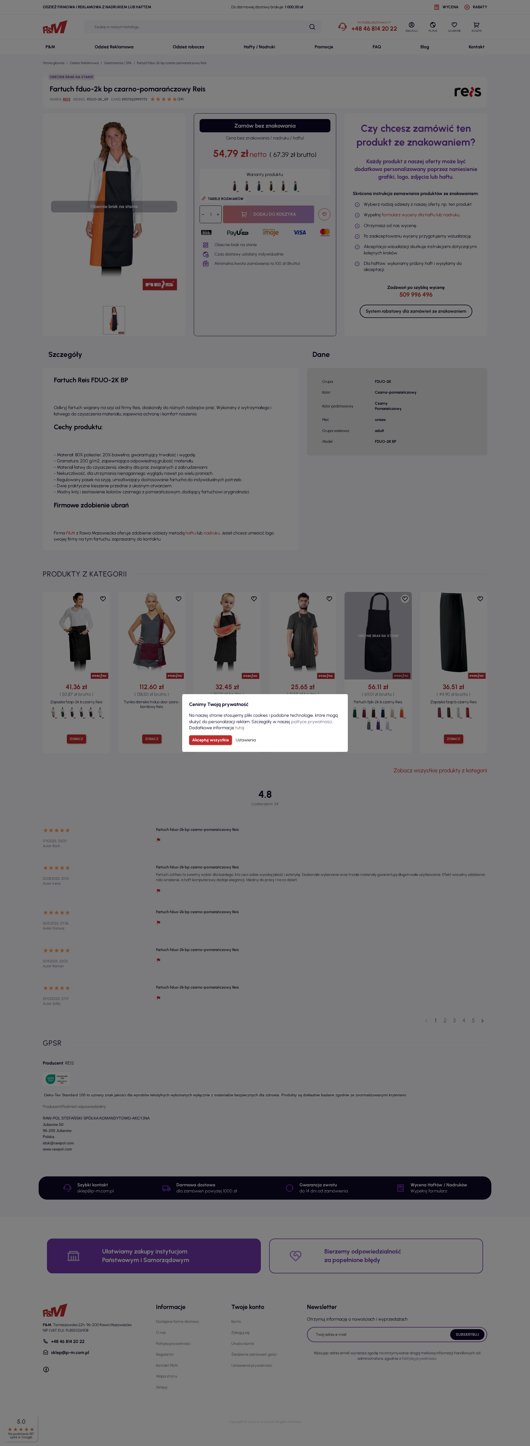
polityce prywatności (311, 721)
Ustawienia (246, 740)
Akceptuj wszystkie (210, 740)
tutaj (239, 727)
